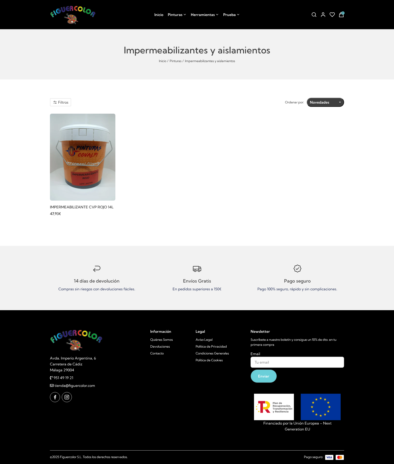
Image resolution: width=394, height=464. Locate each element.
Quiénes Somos (161, 340)
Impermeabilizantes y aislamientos (210, 61)
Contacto (157, 353)
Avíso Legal (204, 340)
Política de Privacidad (211, 346)
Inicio (158, 14)
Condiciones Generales (212, 353)
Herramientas (203, 14)
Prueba (229, 14)
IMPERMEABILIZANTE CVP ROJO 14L (82, 207)
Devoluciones (160, 346)
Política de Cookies (209, 360)
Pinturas (175, 14)
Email (255, 353)
